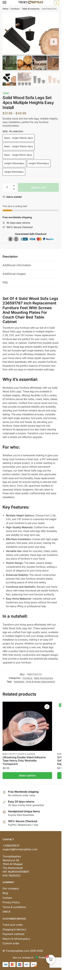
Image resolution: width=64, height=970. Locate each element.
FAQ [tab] (5, 282)
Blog (5, 893)
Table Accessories (30, 8)
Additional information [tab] (17, 265)
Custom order (11, 943)
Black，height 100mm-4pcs (18, 138)
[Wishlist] (46, 706)
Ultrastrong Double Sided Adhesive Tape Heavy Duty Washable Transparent (24, 761)
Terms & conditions (14, 907)
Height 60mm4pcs (14, 171)
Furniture (15, 8)
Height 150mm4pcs (39, 163)
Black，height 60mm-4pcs (18, 154)
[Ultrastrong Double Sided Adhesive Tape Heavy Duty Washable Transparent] (27, 726)
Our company (11, 888)
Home (5, 8)
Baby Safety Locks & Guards (19, 754)
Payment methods (13, 934)
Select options (27, 775)
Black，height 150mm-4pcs (18, 146)
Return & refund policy (16, 938)
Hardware (19, 681)
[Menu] (8, 2)
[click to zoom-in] (32, 41)
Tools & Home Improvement (40, 681)
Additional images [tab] (14, 273)
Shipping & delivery (14, 929)
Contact (7, 897)
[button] (53, 41)
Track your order (13, 924)
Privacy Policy (11, 902)
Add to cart (38, 187)
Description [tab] (10, 256)
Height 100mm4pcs (14, 163)
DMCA (6, 911)
